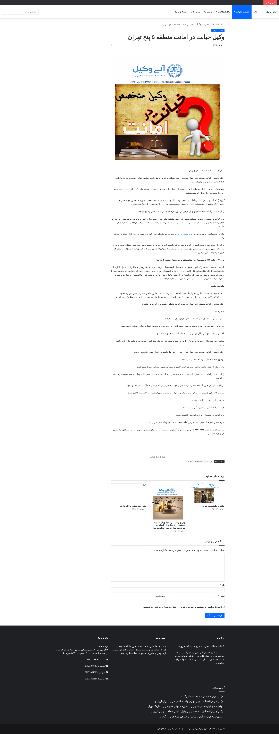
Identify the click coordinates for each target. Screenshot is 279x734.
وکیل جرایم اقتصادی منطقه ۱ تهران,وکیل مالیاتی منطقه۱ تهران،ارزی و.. (186, 711)
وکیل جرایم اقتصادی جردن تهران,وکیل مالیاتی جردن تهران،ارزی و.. (188, 701)
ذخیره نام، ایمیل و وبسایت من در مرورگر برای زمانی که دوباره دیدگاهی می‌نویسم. (182, 607)
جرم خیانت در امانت (184, 234)
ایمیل (221, 596)
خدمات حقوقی (242, 12)
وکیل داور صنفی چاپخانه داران (133, 506)
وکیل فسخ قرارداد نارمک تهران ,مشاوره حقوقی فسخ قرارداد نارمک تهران (185, 706)
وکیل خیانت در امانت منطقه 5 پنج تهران (199, 461)
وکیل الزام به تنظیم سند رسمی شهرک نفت (201, 696)
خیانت (217, 374)
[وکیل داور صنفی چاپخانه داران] (128, 493)
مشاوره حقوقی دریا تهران (213, 506)
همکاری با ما (181, 12)
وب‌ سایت (161, 596)
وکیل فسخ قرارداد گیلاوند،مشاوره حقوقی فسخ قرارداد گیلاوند (191, 716)
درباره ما (208, 12)
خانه (255, 12)
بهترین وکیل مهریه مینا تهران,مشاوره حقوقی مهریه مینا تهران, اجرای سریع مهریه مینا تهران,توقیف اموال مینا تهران (168, 525)
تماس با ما (195, 12)
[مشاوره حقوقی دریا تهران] (207, 493)
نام (222, 585)
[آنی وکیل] (271, 11)
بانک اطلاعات (224, 12)
